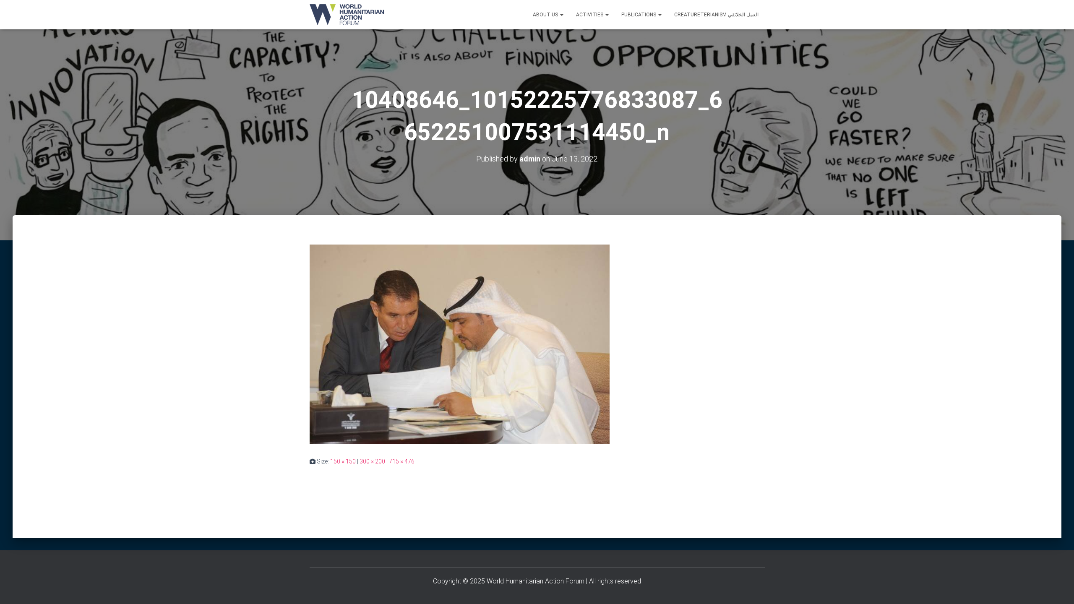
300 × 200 (372, 461)
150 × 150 (343, 461)
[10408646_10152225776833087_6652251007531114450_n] (460, 344)
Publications (639, 15)
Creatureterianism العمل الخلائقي (716, 15)
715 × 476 (401, 461)
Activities (590, 15)
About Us (546, 15)
